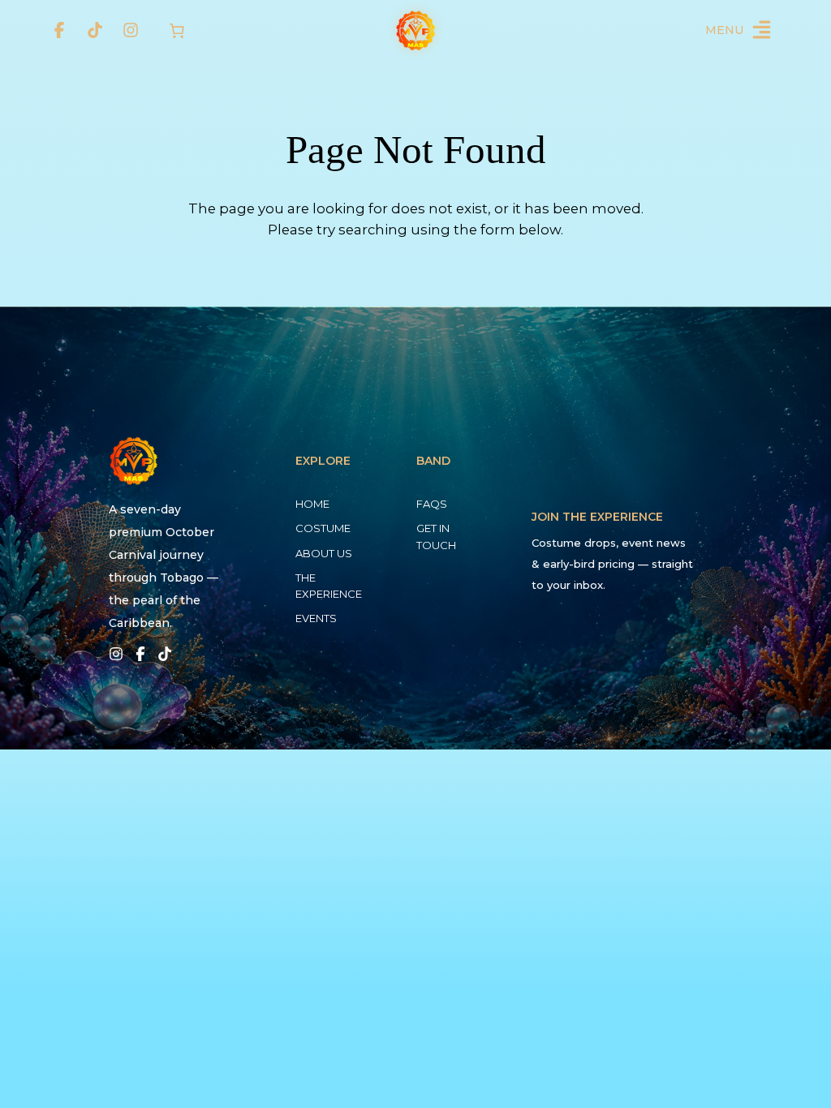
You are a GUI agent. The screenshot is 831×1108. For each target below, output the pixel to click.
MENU (724, 30)
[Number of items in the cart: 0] (177, 30)
